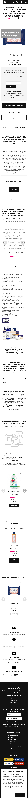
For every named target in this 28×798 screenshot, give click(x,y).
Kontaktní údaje (14, 702)
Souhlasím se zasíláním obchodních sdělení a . (15, 725)
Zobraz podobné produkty (14, 105)
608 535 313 (14, 695)
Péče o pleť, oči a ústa (14, 112)
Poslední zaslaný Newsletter (14, 721)
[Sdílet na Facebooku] (6, 55)
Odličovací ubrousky (14, 123)
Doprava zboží (13, 737)
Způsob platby (13, 739)
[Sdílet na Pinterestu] (21, 55)
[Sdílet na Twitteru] (10, 55)
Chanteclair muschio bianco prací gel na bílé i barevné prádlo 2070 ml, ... (14, 493)
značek (20, 457)
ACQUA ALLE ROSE (16, 64)
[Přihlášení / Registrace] (21, 2)
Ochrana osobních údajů (15, 747)
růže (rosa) (14, 189)
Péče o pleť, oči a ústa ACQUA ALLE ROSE (14, 117)
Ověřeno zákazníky (14, 741)
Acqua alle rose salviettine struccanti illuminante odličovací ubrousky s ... (14, 602)
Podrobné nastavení (20, 791)
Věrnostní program (14, 735)
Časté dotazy (13, 745)
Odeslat (11, 86)
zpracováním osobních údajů (11, 726)
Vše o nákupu (13, 743)
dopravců (16, 674)
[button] (25, 771)
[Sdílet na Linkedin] (14, 55)
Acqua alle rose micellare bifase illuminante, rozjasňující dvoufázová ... (14, 547)
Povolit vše (20, 795)
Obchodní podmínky (14, 748)
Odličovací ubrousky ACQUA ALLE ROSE (14, 127)
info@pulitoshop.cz (14, 98)
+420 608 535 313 (11, 95)
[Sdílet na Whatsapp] (17, 55)
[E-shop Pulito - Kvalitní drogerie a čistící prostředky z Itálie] (5, 3)
